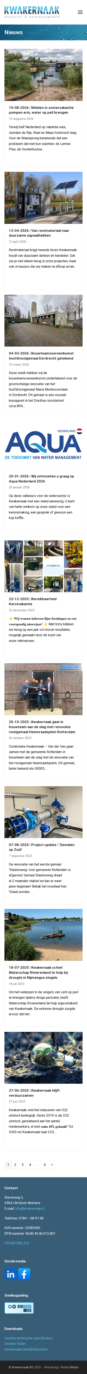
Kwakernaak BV (22, 1367)
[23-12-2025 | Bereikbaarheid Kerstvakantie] (43, 566)
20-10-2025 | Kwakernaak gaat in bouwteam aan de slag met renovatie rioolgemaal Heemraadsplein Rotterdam (42, 727)
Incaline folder (15, 1344)
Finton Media (69, 1367)
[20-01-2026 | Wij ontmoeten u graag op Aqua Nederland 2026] (43, 443)
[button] (80, 12)
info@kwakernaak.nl (29, 1209)
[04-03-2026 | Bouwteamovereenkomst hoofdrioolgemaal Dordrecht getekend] (43, 320)
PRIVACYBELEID (16, 1243)
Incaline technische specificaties (28, 1338)
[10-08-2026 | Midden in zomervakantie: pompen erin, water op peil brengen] (43, 75)
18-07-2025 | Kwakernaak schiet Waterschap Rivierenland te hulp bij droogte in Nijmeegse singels (38, 972)
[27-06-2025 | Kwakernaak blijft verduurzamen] (43, 1058)
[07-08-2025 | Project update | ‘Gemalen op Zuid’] (43, 812)
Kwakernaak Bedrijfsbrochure (26, 1349)
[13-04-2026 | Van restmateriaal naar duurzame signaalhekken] (43, 197)
